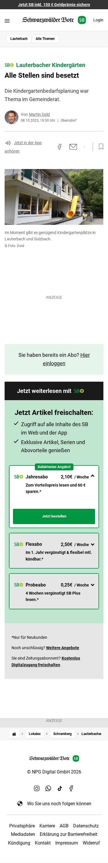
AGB (64, 826)
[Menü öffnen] (7, 20)
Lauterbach (19, 39)
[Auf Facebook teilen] (59, 147)
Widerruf (91, 843)
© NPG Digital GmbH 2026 (54, 772)
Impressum (66, 843)
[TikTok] (60, 788)
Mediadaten (23, 834)
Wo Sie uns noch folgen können (59, 803)
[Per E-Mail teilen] (73, 147)
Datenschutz (86, 826)
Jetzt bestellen (54, 516)
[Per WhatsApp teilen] (84, 146)
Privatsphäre (22, 826)
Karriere (47, 826)
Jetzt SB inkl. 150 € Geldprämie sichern (54, 4)
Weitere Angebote (62, 647)
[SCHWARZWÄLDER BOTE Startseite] (54, 20)
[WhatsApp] (48, 788)
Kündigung (19, 843)
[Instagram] (36, 788)
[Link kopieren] (49, 146)
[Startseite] (14, 734)
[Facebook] (71, 788)
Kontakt (43, 843)
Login (98, 20)
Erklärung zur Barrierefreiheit (68, 834)
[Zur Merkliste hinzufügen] (99, 147)
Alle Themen (45, 39)
